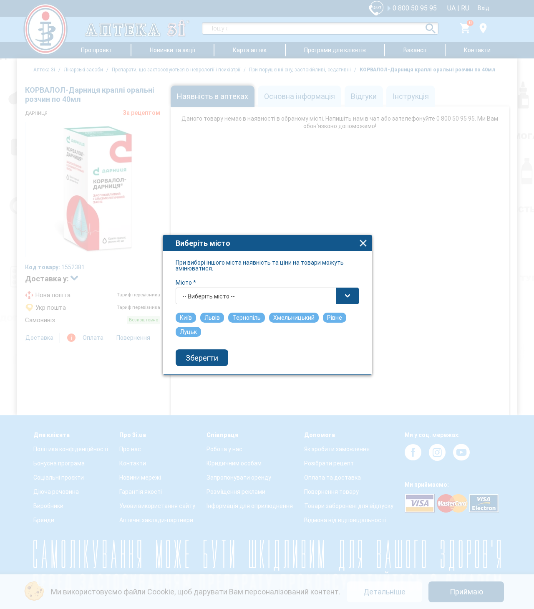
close (363, 243)
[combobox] (267, 296)
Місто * (186, 282)
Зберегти (202, 358)
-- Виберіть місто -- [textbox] (208, 296)
